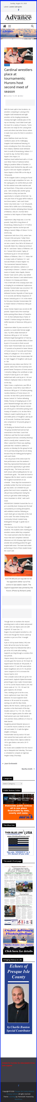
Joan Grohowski (11, 763)
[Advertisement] (21, 103)
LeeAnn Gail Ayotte (15, 7)
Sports (7, 65)
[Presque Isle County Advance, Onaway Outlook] (4, 26)
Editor (21, 96)
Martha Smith (27, 769)
